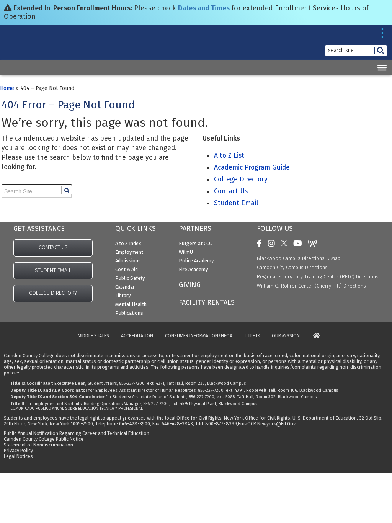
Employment (129, 252)
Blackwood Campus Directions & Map (298, 258)
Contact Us (231, 191)
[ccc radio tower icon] (314, 243)
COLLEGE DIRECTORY (53, 293)
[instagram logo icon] (273, 243)
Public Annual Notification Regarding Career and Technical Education (76, 433)
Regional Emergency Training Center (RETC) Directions (318, 276)
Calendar (125, 287)
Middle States (93, 335)
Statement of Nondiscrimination (38, 445)
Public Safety (130, 278)
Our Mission (286, 335)
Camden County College (24, 49)
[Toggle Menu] (382, 67)
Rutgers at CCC (195, 243)
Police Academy (196, 260)
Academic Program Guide (252, 167)
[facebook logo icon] (261, 243)
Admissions (128, 260)
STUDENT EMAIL (53, 270)
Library (123, 295)
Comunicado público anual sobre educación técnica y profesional (76, 408)
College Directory (241, 179)
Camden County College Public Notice (43, 439)
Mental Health (131, 304)
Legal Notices (18, 456)
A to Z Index (128, 243)
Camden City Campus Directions (292, 267)
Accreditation (137, 335)
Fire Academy (193, 269)
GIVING (190, 285)
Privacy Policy (18, 450)
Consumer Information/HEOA (198, 335)
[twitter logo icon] (286, 243)
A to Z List (229, 156)
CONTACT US (53, 247)
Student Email (236, 203)
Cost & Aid (126, 269)
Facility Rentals (207, 302)
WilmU (186, 252)
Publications (129, 313)
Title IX (252, 335)
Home (7, 88)
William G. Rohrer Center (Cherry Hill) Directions (311, 286)
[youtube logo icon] (299, 243)
